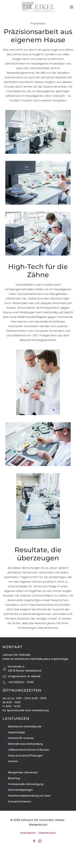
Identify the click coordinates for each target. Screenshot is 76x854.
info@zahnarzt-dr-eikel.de (24, 676)
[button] (71, 7)
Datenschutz (47, 833)
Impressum (28, 833)
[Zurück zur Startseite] (38, 7)
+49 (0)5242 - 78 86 (21, 682)
